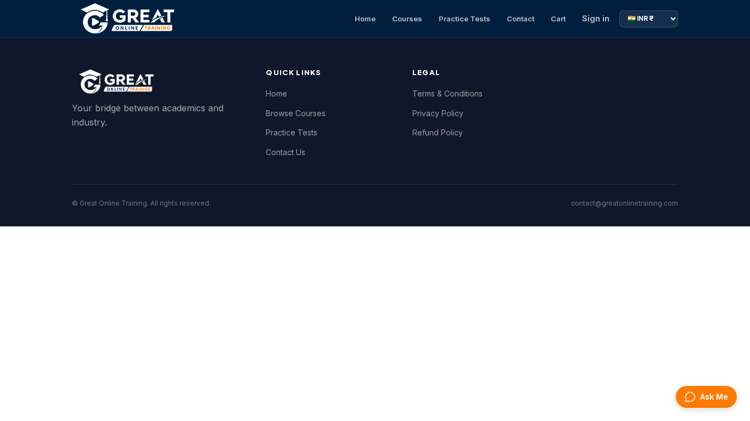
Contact (520, 18)
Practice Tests (464, 18)
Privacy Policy (437, 113)
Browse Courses (296, 113)
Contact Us (285, 152)
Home (365, 18)
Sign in (595, 18)
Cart (558, 18)
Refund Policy (437, 132)
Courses (407, 18)
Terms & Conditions (447, 93)
